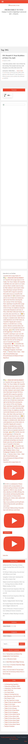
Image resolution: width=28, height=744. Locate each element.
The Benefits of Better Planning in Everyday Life (13, 614)
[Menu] (2, 1)
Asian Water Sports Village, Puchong (15, 661)
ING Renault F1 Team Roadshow (15, 74)
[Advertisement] (14, 31)
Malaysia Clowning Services (11, 694)
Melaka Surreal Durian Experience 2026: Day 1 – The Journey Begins (13, 597)
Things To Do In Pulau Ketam (11, 710)
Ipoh (8, 76)
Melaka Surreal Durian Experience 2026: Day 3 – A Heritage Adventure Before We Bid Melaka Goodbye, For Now (13, 584)
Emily (4, 669)
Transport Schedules (9, 726)
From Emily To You (14, 10)
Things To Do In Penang (10, 708)
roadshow (5, 78)
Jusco (12, 76)
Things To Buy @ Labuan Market (12, 702)
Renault (22, 76)
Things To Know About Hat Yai (12, 714)
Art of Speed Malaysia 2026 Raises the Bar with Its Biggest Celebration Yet (13, 604)
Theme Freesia (14, 739)
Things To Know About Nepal (11, 720)
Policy (25, 741)
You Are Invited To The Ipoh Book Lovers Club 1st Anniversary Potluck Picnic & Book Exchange (13, 671)
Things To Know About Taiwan (12, 724)
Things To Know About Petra (11, 722)
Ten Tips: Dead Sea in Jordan (11, 700)
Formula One (14, 72)
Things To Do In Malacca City (11, 706)
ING (20, 72)
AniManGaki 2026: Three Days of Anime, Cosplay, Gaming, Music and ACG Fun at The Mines (13, 567)
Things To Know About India (11, 716)
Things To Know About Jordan (12, 718)
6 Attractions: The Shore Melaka (12, 688)
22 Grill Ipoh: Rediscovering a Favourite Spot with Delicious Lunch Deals (13, 573)
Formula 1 (7, 72)
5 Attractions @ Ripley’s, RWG (12, 686)
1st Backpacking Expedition (11, 684)
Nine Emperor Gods (9, 698)
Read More (20, 70)
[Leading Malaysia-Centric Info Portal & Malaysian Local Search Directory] (14, 162)
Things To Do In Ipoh (9, 704)
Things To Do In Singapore (11, 712)
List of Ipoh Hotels (9, 692)
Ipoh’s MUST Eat (8, 690)
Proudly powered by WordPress (8, 737)
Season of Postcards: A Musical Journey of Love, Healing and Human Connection (13, 609)
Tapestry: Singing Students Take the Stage (13, 601)
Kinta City (17, 76)
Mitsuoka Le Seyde (11, 659)
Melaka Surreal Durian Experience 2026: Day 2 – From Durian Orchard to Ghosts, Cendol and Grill (13, 591)
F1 (3, 72)
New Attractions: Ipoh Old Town (12, 696)
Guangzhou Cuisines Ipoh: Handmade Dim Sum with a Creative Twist (13, 578)
